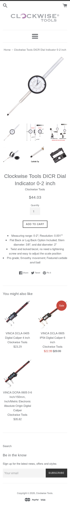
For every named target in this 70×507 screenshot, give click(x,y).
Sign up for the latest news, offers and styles (30, 463)
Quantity (35, 205)
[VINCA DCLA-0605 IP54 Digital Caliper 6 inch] (52, 314)
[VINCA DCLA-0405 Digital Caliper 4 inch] (17, 314)
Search (7, 446)
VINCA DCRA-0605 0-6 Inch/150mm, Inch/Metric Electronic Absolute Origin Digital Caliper (17, 401)
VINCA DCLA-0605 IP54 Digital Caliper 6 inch (52, 337)
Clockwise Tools (44, 493)
